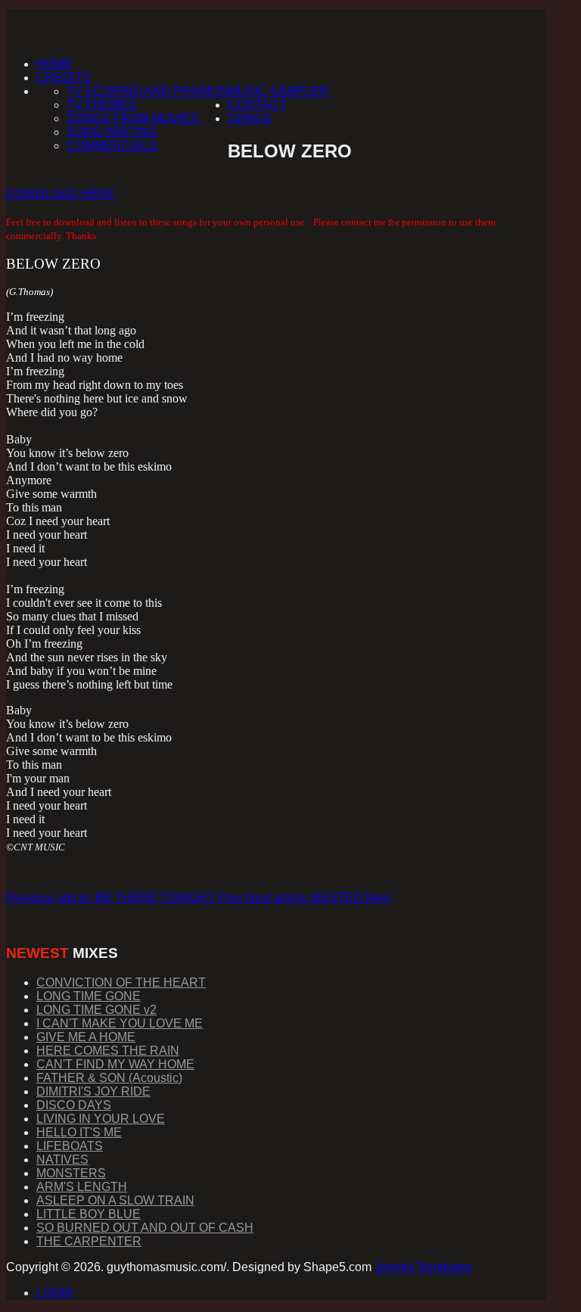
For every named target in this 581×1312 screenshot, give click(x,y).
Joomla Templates (423, 1267)
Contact (257, 104)
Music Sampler (278, 91)
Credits (63, 77)
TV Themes (102, 104)
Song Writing (112, 132)
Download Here (61, 194)
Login (54, 1292)
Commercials (112, 145)
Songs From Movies (133, 118)
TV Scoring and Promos (147, 91)
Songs (250, 118)
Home (54, 64)
